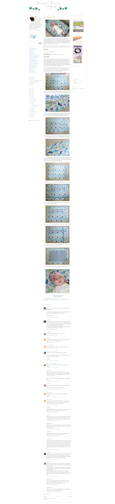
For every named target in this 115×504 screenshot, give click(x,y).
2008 (32, 116)
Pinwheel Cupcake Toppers (33, 63)
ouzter (47, 461)
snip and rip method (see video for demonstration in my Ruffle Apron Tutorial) (57, 68)
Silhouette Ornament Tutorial (34, 56)
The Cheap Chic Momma (50, 363)
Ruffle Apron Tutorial (32, 64)
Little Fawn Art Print (32, 79)
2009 (32, 115)
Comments (76, 83)
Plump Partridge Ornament (33, 60)
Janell (47, 338)
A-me (47, 306)
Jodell (37, 16)
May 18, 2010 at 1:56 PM (51, 329)
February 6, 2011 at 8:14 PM (52, 389)
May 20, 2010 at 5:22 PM (51, 348)
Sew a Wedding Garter (33, 67)
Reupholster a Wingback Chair (34, 55)
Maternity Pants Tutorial (33, 61)
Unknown (48, 392)
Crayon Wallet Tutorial (33, 49)
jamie (47, 383)
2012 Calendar (31, 77)
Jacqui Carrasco (49, 345)
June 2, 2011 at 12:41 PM (51, 412)
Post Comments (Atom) (52, 498)
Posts (75, 81)
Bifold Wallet (31, 52)
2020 (32, 89)
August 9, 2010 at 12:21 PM (52, 367)
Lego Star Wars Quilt (34, 106)
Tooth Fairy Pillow (32, 53)
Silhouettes (31, 68)
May (32, 103)
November (33, 100)
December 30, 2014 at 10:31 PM (53, 491)
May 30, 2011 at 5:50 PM (51, 405)
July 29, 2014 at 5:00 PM (51, 484)
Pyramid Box (31, 83)
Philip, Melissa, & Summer (50, 351)
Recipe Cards (31, 84)
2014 (32, 91)
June (32, 102)
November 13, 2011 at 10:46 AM (53, 420)
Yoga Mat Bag (31, 51)
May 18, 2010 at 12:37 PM (52, 317)
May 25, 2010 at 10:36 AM (52, 360)
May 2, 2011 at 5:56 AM (51, 396)
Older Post (69, 496)
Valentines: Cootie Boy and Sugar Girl (35, 80)
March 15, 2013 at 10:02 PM (52, 449)
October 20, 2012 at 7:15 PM (52, 436)
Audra (47, 319)
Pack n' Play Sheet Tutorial (33, 57)
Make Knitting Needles (33, 66)
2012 (32, 94)
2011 (32, 96)
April (32, 108)
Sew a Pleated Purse (32, 59)
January (33, 113)
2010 (32, 97)
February (33, 111)
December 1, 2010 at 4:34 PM (53, 381)
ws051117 (48, 399)
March (33, 110)
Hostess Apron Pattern (33, 72)
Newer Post (45, 496)
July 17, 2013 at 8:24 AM (51, 476)
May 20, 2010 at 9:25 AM (51, 342)
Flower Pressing (31, 71)
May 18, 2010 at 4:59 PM (51, 335)
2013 (32, 92)
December (33, 98)
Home (58, 496)
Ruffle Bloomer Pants (32, 48)
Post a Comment (46, 494)
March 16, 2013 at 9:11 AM (52, 459)
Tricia (47, 332)
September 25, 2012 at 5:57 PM (53, 429)
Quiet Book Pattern (32, 70)
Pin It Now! (45, 18)
